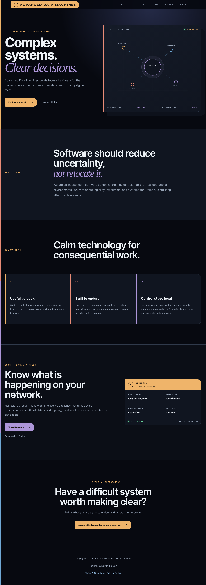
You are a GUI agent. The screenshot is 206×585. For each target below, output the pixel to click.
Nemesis (168, 4)
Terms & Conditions (95, 573)
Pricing (22, 436)
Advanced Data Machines (48, 5)
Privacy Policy (114, 573)
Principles (139, 4)
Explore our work (20, 102)
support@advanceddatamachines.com (103, 525)
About (123, 4)
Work (154, 4)
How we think (50, 102)
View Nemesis (19, 427)
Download (10, 436)
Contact (184, 4)
